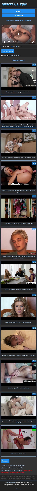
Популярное (18, 15)
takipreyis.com (11, 482)
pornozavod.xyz (16, 478)
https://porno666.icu (28, 478)
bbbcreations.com (6, 476)
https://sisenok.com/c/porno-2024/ (12, 468)
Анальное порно (14, 55)
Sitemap (18, 489)
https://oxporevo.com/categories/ (11, 470)
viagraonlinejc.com (19, 476)
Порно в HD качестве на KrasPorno (13, 465)
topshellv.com (30, 476)
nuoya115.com (6, 478)
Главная (5, 461)
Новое (18, 11)
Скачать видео (7, 51)
